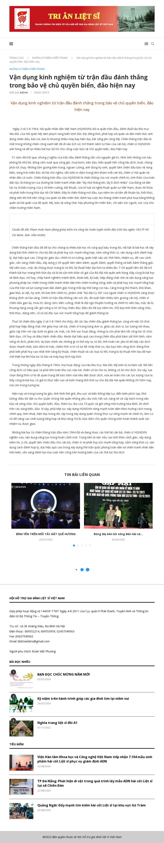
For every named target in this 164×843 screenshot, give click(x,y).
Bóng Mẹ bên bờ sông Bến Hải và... (118, 534)
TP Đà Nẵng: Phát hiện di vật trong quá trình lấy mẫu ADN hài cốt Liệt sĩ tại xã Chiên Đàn (94, 783)
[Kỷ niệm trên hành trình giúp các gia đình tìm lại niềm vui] (21, 704)
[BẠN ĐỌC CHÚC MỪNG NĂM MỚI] (21, 680)
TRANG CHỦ (16, 58)
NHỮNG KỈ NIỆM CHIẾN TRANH (50, 58)
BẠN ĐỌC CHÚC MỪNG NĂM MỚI (63, 674)
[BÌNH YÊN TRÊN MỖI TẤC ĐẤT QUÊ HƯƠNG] (45, 506)
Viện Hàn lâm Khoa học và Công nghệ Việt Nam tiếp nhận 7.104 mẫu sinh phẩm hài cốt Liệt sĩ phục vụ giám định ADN (94, 759)
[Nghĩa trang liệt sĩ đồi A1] (21, 729)
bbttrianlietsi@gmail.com (34, 641)
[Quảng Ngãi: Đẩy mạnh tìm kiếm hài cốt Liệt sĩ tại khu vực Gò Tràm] (21, 811)
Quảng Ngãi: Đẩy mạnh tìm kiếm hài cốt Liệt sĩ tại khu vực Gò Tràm (91, 805)
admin (24, 92)
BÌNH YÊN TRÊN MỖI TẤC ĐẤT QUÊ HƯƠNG (46, 534)
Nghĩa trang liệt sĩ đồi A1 (57, 723)
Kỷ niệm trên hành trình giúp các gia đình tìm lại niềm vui (83, 698)
